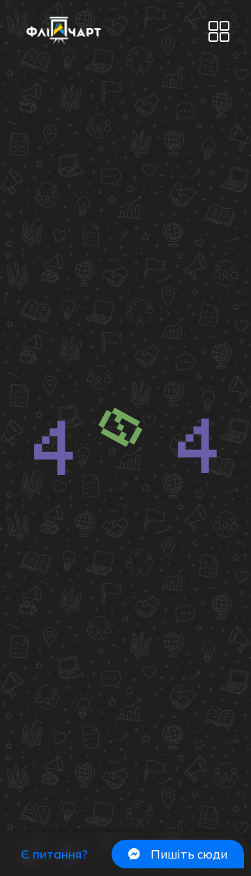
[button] (218, 32)
